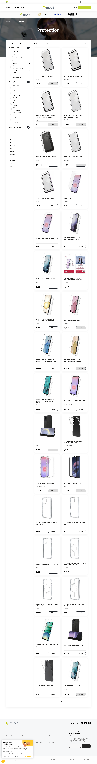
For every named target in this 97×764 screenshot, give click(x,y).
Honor (12, 140)
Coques (16, 55)
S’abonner (86, 746)
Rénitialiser (49, 44)
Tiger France (16, 120)
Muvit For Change (17, 93)
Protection (16, 51)
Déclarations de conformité (85, 760)
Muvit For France (17, 95)
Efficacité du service (40, 740)
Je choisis (17, 756)
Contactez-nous (18, 7)
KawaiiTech (16, 85)
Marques (12, 82)
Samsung (13, 154)
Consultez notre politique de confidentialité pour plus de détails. (78, 741)
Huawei (12, 143)
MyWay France (17, 112)
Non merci (6, 756)
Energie (15, 63)
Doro (11, 134)
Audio (14, 72)
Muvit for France (10, 738)
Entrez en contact (39, 735)
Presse (8, 7)
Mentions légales (53, 760)
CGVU (61, 760)
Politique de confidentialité (71, 760)
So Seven (15, 115)
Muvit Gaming (16, 98)
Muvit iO (15, 105)
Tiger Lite (15, 122)
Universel (12, 160)
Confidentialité (53, 740)
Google (12, 137)
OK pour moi (28, 756)
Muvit (14, 90)
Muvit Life (15, 100)
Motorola (12, 146)
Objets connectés (18, 68)
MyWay (15, 107)
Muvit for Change (10, 735)
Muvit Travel (16, 103)
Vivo (11, 163)
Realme (12, 151)
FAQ (36, 744)
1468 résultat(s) (39, 44)
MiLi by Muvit (16, 88)
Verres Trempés (18, 57)
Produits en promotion (18, 43)
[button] (3, 761)
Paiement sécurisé (39, 738)
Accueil (8, 21)
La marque (52, 735)
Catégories (14, 48)
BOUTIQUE (84, 7)
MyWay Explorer (17, 110)
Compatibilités (15, 127)
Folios (15, 59)
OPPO (12, 148)
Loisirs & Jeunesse (18, 77)
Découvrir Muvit (13, 2)
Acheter (53, 83)
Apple (12, 131)
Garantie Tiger (38, 742)
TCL (11, 157)
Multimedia (16, 70)
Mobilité (15, 75)
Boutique (14, 21)
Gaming (15, 66)
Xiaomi (12, 166)
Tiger (14, 117)
